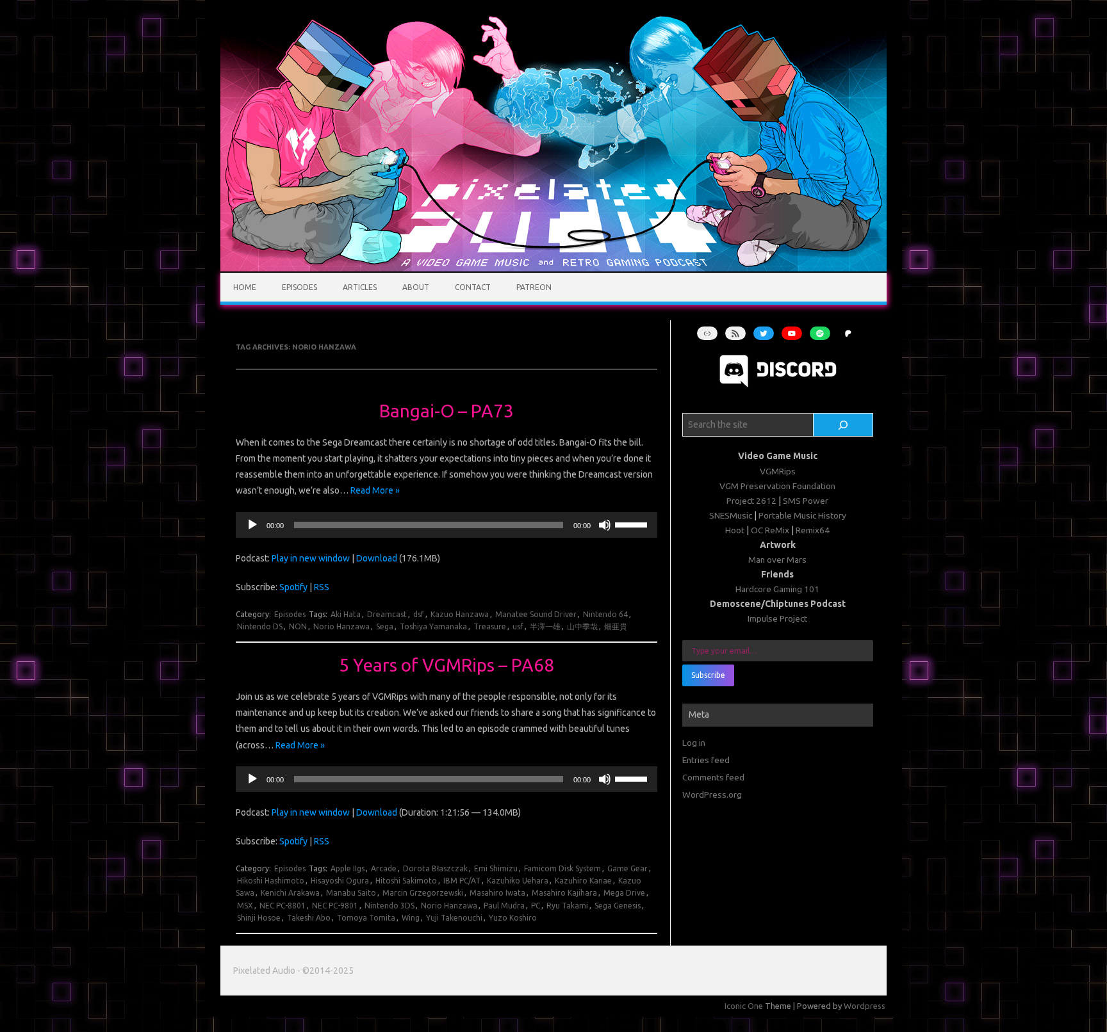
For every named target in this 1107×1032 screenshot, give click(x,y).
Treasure (489, 626)
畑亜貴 (615, 626)
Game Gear (627, 868)
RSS (321, 587)
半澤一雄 (545, 626)
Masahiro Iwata (497, 893)
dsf (418, 614)
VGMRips (778, 471)
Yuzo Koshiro (513, 918)
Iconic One (744, 1005)
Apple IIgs (348, 868)
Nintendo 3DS (389, 905)
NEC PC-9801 (335, 905)
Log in (693, 743)
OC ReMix (770, 530)
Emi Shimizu (496, 868)
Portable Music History (802, 515)
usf (517, 626)
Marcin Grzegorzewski (422, 893)
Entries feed (706, 760)
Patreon (534, 287)
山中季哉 (582, 626)
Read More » (375, 490)
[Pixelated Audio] (553, 268)
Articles (360, 287)
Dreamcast (387, 614)
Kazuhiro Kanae (583, 880)
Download (376, 558)
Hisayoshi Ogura (340, 880)
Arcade (384, 868)
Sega (384, 626)
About (415, 287)
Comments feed (713, 777)
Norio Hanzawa (341, 626)
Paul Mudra (504, 905)
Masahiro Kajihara (564, 893)
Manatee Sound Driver (536, 614)
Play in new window (311, 558)
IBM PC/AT (461, 880)
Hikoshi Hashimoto (270, 880)
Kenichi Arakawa (290, 893)
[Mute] (604, 525)
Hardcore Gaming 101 (777, 589)
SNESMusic (730, 515)
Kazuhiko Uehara (517, 880)
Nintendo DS (260, 626)
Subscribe (708, 675)
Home (244, 287)
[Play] (252, 525)
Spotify (293, 587)
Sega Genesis (617, 905)
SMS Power (805, 501)
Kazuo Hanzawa (459, 614)
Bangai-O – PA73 (446, 411)
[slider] (633, 523)
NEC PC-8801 (282, 905)
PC (535, 905)
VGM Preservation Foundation (777, 486)
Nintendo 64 (605, 614)
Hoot (734, 530)
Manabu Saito (351, 893)
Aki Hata (346, 614)
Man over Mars (777, 559)
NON (298, 626)
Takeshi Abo (309, 918)
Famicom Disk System (562, 868)
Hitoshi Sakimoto (406, 880)
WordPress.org (712, 794)
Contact (473, 287)
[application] (446, 525)
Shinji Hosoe (259, 918)
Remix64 (813, 530)
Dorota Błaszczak (435, 868)
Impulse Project (777, 618)
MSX (245, 905)
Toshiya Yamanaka (433, 626)
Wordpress (864, 1005)
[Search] (843, 425)
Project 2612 (751, 501)
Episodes (299, 287)
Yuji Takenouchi (454, 918)
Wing (411, 918)
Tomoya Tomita (366, 918)
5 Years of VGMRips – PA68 (446, 665)
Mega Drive (624, 893)
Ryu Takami (567, 905)
